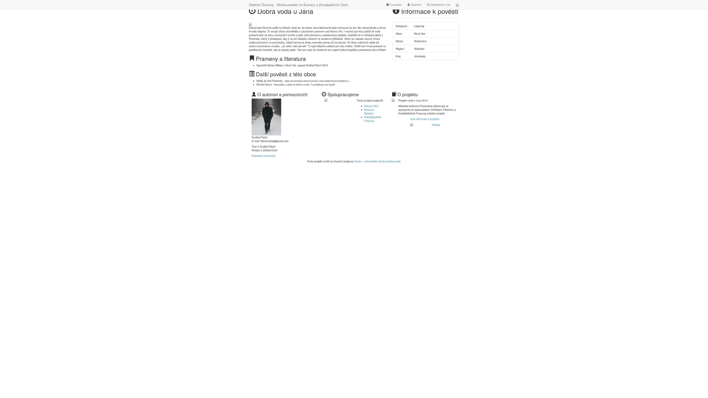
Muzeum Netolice (369, 111)
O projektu (395, 4)
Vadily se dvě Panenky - (303, 81)
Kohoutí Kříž (371, 106)
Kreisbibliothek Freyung (372, 119)
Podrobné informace (263, 156)
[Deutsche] (457, 4)
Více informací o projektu (424, 119)
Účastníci (415, 4)
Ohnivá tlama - (296, 84)
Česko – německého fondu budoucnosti (377, 161)
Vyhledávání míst (439, 4)
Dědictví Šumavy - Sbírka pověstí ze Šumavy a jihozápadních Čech (298, 4)
